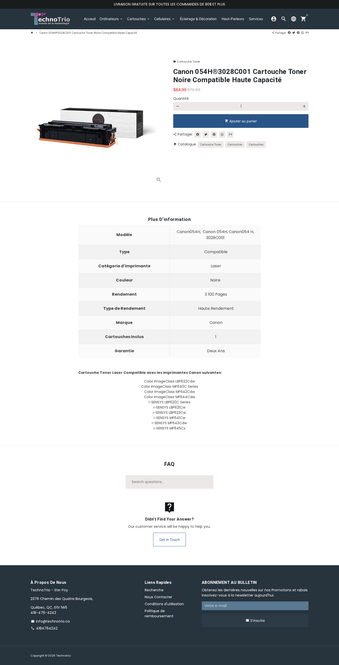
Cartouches (138, 19)
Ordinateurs (111, 19)
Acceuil (90, 19)
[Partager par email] (307, 33)
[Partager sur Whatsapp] (302, 33)
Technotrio (63, 656)
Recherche (154, 590)
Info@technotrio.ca (50, 621)
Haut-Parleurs (233, 19)
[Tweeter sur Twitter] (293, 33)
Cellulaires (164, 19)
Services (256, 19)
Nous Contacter (158, 597)
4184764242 (44, 628)
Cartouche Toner (186, 62)
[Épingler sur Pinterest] (298, 33)
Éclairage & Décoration (198, 19)
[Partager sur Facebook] (289, 33)
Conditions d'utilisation (164, 603)
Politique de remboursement (159, 613)
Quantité (181, 98)
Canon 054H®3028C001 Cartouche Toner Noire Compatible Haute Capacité (88, 33)
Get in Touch (169, 539)
